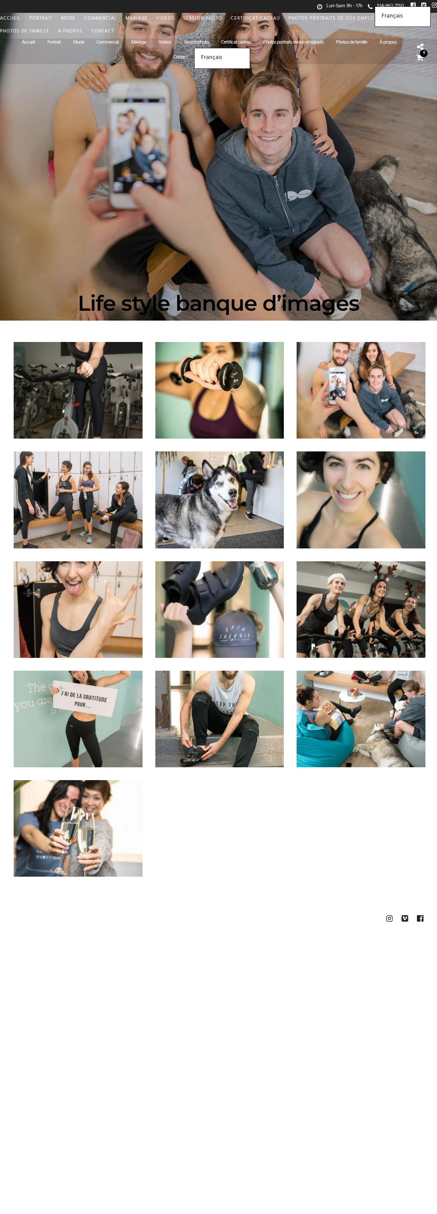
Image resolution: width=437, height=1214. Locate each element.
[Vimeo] (404, 918)
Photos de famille (25, 31)
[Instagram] (434, 6)
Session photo (202, 19)
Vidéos (165, 19)
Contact (102, 31)
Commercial (100, 19)
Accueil (10, 19)
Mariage (136, 19)
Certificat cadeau (255, 19)
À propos (70, 31)
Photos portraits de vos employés (336, 19)
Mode (68, 19)
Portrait (40, 19)
